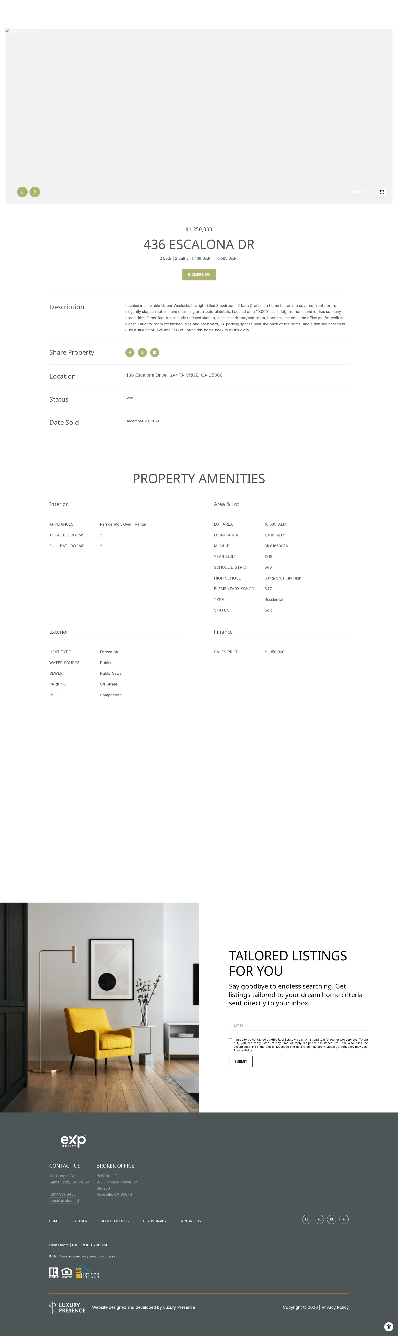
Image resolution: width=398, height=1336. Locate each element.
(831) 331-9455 (62, 1194)
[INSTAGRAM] (306, 1219)
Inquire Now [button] (199, 275)
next (34, 192)
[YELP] (319, 1219)
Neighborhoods (115, 1221)
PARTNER (80, 1221)
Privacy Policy (243, 1050)
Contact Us (190, 1221)
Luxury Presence (179, 1307)
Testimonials (154, 1221)
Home (54, 1221)
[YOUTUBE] (331, 1219)
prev (22, 192)
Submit (240, 1061)
